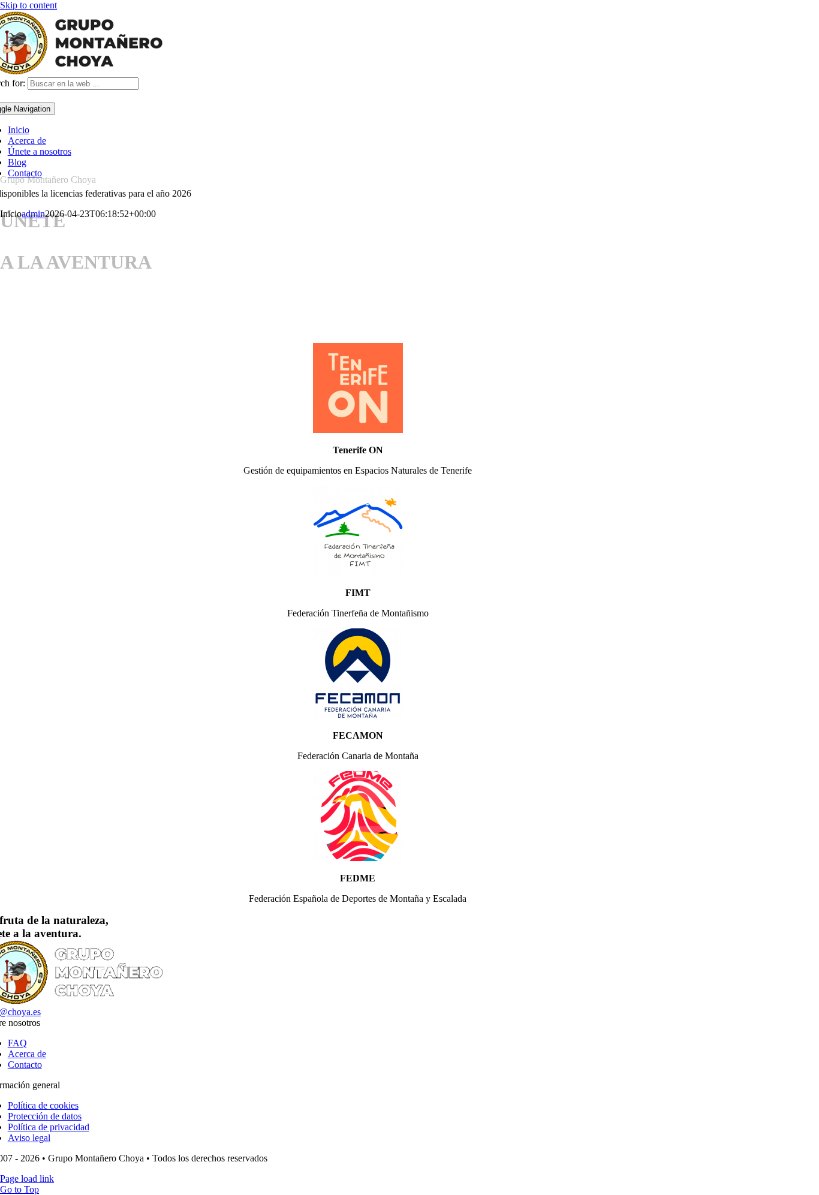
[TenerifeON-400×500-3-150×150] (358, 430)
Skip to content (28, 5)
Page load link (27, 1178)
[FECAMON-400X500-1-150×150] (358, 715)
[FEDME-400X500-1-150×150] (358, 858)
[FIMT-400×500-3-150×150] (358, 572)
